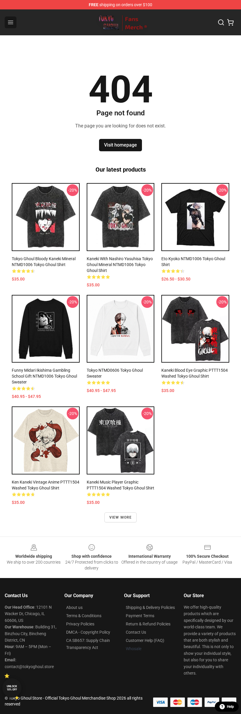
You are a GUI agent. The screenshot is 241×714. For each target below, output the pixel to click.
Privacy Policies (80, 624)
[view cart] (230, 22)
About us (74, 607)
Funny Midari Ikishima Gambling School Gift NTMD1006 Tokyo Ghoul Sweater (44, 376)
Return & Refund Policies (148, 624)
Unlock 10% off (12, 688)
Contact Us (136, 632)
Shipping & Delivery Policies (150, 607)
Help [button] (230, 707)
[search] (221, 22)
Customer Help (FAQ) (145, 640)
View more (120, 517)
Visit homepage (120, 145)
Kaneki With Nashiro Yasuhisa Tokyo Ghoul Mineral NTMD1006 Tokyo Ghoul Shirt (120, 264)
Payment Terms (140, 615)
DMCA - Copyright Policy (88, 632)
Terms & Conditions (83, 615)
